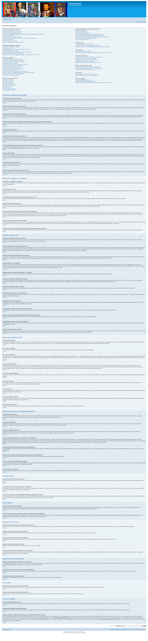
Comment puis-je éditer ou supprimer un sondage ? (13, 65)
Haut (5, 102)
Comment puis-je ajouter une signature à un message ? (14, 61)
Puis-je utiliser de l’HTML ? (8, 80)
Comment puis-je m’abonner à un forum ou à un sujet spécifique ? (89, 68)
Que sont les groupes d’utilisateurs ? (83, 32)
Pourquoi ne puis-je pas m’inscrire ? (10, 40)
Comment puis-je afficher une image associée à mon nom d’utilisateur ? (17, 52)
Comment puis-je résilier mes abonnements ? (84, 69)
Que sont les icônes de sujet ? (9, 90)
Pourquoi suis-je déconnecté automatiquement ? (13, 32)
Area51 (90, 610)
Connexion (143, 21)
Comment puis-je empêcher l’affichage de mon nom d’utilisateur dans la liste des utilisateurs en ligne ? (24, 34)
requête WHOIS (116, 616)
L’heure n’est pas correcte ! (8, 48)
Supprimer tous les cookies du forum (122, 629)
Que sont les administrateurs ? (81, 30)
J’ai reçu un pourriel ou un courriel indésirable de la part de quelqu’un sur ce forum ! (92, 46)
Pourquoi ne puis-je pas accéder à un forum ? (12, 67)
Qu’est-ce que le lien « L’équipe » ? (82, 39)
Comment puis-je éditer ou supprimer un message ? (13, 60)
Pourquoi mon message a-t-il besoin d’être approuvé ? (14, 73)
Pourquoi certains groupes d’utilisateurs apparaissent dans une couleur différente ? (92, 36)
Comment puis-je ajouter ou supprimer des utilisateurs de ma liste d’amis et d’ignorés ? (93, 52)
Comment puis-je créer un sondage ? (10, 63)
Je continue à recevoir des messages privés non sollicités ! (87, 45)
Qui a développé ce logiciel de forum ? (83, 80)
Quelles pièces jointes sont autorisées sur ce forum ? (86, 74)
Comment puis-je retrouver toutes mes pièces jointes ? (86, 75)
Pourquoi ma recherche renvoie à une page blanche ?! (86, 59)
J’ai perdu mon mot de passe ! (9, 35)
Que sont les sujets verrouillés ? (9, 88)
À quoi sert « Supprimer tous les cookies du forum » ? (14, 42)
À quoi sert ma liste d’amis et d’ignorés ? (83, 51)
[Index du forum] (35, 9)
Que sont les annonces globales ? (10, 84)
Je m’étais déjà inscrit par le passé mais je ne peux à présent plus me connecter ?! (20, 38)
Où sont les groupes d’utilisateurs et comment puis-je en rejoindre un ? (90, 34)
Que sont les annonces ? (8, 86)
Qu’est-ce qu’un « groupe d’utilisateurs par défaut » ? (86, 38)
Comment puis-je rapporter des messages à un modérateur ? (15, 71)
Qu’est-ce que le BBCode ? (8, 79)
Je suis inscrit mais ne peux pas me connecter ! (12, 36)
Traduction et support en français (69, 632)
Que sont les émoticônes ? (8, 82)
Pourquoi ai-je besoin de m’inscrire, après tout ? (12, 31)
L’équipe (112, 629)
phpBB (69, 631)
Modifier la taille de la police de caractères (144, 19)
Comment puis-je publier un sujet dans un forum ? (13, 59)
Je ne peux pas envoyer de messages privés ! (85, 44)
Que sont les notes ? (7, 87)
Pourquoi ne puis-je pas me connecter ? (11, 30)
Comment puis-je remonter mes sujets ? (11, 75)
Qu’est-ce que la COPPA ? (8, 39)
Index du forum (7, 19)
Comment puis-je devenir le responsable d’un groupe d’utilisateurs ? (89, 35)
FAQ (138, 21)
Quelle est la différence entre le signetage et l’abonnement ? (87, 66)
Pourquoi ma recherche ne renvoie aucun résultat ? (86, 58)
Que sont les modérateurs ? (81, 31)
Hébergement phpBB (81, 632)
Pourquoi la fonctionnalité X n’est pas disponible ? (85, 81)
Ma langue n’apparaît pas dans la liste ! (11, 50)
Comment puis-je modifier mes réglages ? (11, 46)
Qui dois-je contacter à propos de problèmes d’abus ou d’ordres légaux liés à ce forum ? (93, 82)
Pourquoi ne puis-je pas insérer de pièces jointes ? (13, 68)
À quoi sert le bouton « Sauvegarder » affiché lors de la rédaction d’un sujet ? (18, 72)
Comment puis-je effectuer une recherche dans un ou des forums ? (89, 57)
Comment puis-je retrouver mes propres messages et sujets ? (88, 62)
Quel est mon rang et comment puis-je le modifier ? (13, 53)
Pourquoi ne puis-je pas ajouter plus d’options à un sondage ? (15, 64)
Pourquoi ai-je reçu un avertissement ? (11, 69)
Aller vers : (112, 625)
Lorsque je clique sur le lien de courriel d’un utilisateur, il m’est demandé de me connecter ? (21, 54)
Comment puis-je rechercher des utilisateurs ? (85, 61)
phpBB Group (40, 603)
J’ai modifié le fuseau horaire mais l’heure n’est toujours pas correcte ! (17, 49)
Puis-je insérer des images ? (8, 83)
